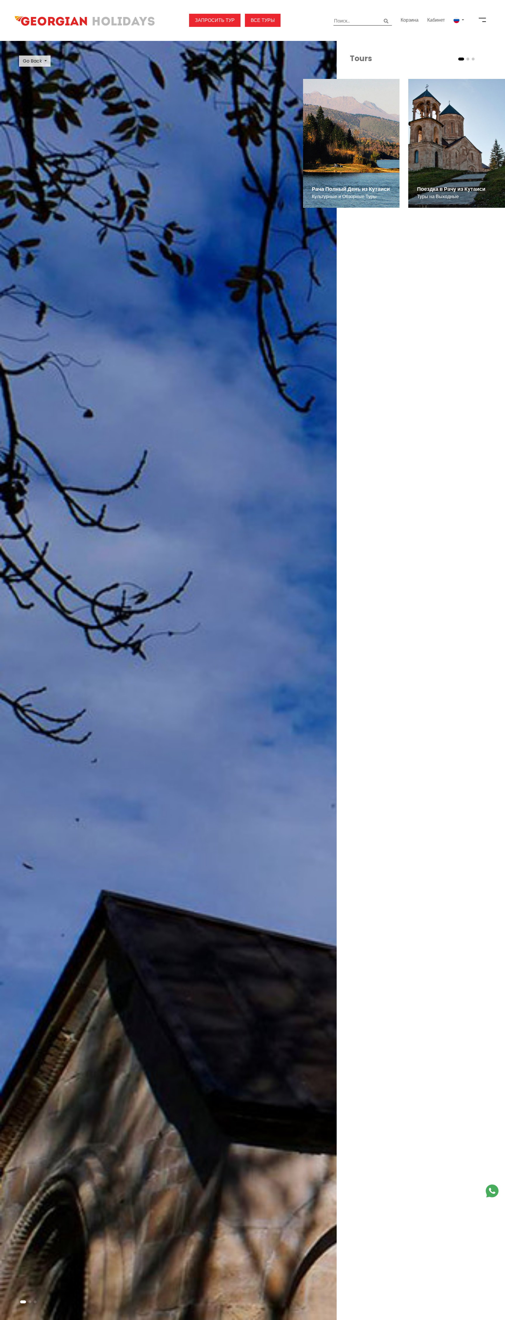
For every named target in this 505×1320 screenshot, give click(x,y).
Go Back (32, 61)
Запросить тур (215, 20)
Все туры (263, 20)
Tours (361, 58)
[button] (459, 20)
